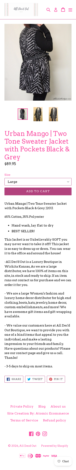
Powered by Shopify (54, 445)
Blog (42, 406)
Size (7, 174)
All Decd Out (27, 445)
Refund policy (54, 420)
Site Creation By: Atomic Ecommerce (38, 413)
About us (58, 406)
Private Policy (21, 406)
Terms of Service (24, 420)
